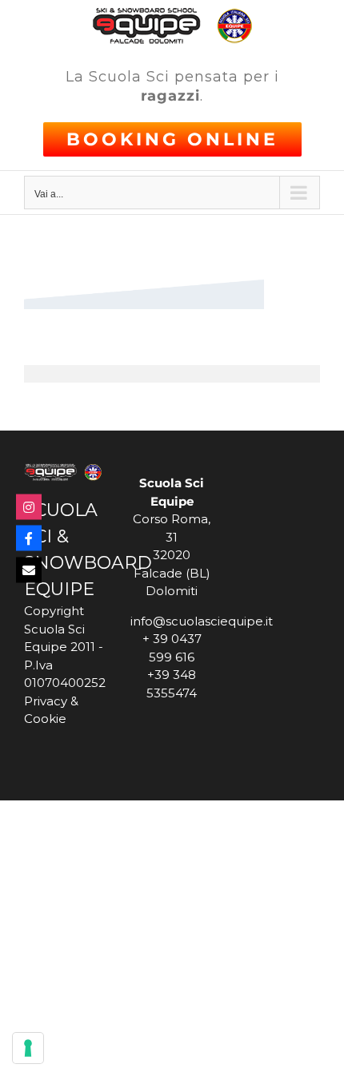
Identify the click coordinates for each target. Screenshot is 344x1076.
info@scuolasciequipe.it (171, 621)
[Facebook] (29, 538)
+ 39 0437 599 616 (172, 648)
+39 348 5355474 (171, 684)
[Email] (29, 569)
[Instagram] (29, 506)
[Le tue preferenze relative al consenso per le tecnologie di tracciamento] (28, 1048)
